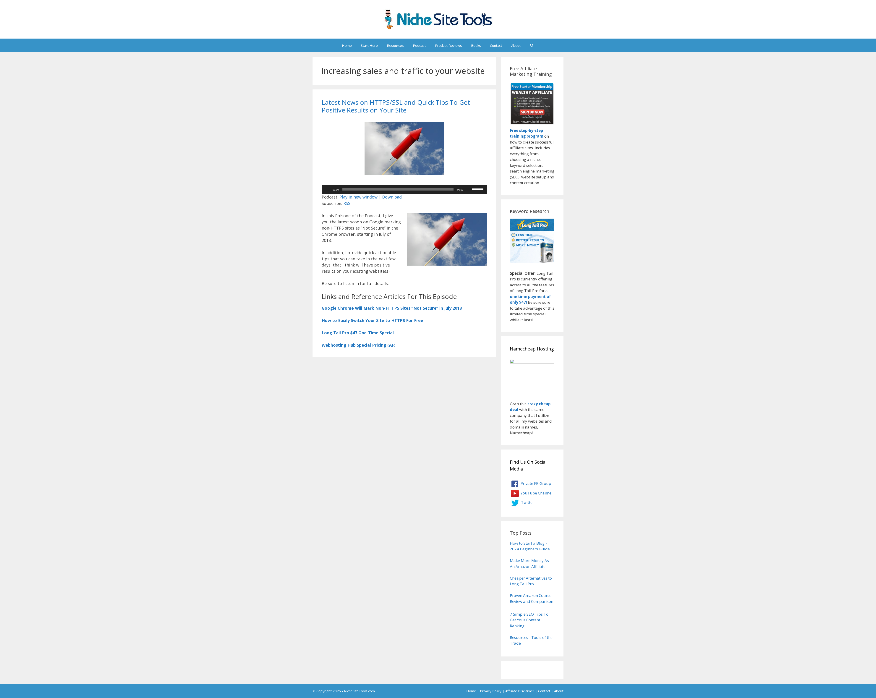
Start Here (369, 45)
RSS (346, 203)
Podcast (419, 45)
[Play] (327, 189)
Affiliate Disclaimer (519, 691)
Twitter (527, 502)
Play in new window (358, 197)
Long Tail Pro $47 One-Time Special (358, 332)
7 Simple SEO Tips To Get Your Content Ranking (529, 620)
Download (392, 197)
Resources (395, 45)
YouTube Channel (536, 493)
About (516, 45)
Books (476, 45)
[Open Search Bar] (532, 45)
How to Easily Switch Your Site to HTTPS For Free (372, 320)
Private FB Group (535, 483)
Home (347, 45)
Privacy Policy (490, 691)
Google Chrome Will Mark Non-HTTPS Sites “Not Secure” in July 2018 (392, 308)
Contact (496, 45)
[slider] (478, 189)
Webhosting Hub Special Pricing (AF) (358, 345)
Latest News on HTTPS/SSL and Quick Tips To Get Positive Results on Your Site (396, 106)
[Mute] (468, 189)
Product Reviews (448, 45)
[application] (404, 189)
